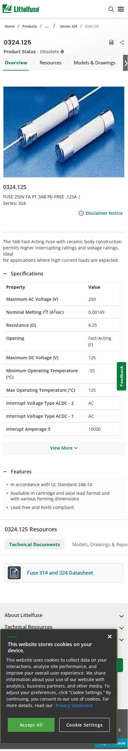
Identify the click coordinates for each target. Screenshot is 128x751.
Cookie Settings (84, 725)
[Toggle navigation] (121, 8)
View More (61, 448)
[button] (63, 132)
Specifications (27, 273)
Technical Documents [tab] (34, 544)
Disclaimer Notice (104, 213)
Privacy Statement (74, 705)
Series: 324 (68, 26)
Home (10, 26)
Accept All (31, 725)
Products (29, 26)
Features (21, 471)
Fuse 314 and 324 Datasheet (60, 572)
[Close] (110, 636)
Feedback (121, 376)
